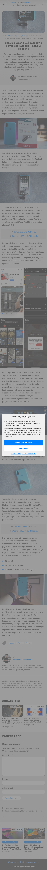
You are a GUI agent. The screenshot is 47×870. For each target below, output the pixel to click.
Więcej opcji (23, 448)
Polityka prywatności (29, 453)
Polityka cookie (16, 453)
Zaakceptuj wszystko (23, 442)
